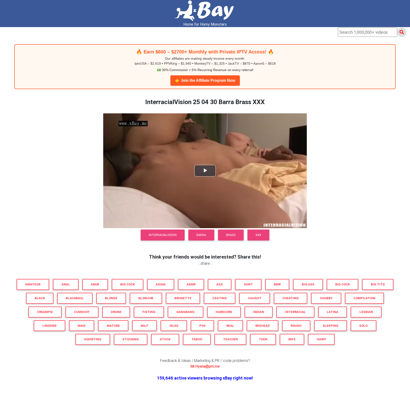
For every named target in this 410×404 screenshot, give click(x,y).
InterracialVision (163, 235)
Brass (231, 235)
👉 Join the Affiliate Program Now (205, 80)
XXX (258, 235)
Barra (201, 235)
